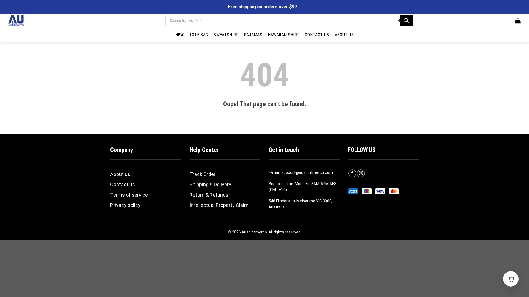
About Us (344, 34)
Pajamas (253, 34)
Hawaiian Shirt (283, 34)
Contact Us (317, 34)
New (179, 34)
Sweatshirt (226, 34)
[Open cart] (511, 279)
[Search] (406, 20)
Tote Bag (198, 34)
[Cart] (518, 21)
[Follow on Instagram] (361, 173)
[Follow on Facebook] (352, 173)
